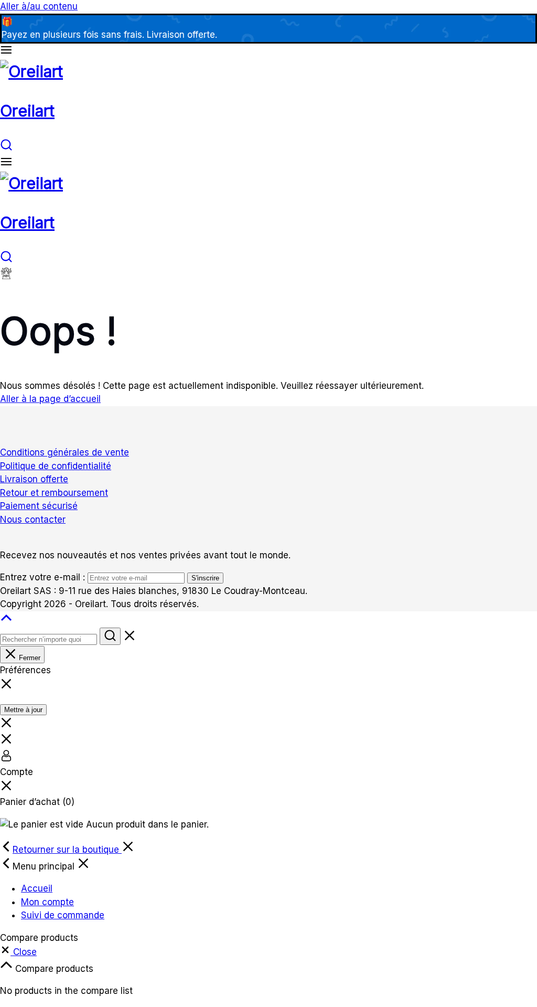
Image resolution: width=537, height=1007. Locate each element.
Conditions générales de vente (64, 452)
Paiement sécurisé (39, 506)
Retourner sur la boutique (67, 849)
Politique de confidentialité (55, 466)
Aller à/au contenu (39, 6)
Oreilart (27, 110)
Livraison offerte (34, 479)
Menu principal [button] (45, 866)
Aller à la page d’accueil (50, 399)
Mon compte (47, 902)
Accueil (36, 888)
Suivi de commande (62, 915)
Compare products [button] (53, 968)
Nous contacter (33, 519)
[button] (18, 952)
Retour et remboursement (54, 492)
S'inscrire (205, 578)
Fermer (28, 658)
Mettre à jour (23, 710)
